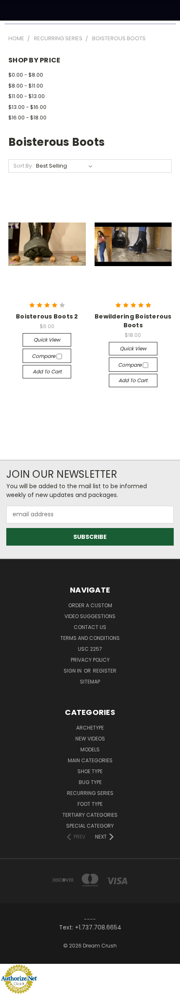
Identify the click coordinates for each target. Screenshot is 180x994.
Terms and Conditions (90, 638)
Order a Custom (90, 605)
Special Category (90, 825)
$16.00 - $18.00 (27, 118)
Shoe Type (90, 771)
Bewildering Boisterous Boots (133, 320)
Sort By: (23, 166)
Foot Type (90, 804)
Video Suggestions (90, 616)
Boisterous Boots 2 (47, 316)
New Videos (90, 738)
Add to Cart (47, 371)
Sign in (73, 670)
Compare (44, 356)
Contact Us (90, 627)
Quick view (46, 339)
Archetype (90, 727)
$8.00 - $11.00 (25, 86)
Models (90, 749)
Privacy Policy (90, 659)
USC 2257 (90, 648)
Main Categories (90, 760)
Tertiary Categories (90, 814)
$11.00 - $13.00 (26, 96)
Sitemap (90, 681)
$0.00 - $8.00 (25, 75)
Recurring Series (90, 793)
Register (104, 670)
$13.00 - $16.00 (27, 107)
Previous (13, 985)
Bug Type (90, 782)
